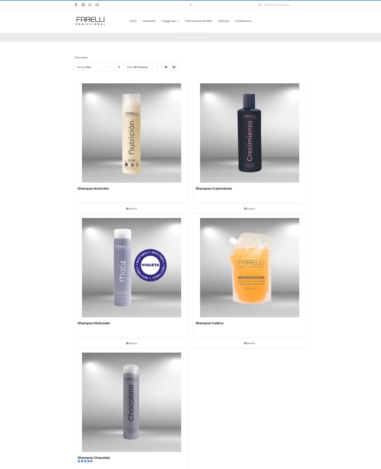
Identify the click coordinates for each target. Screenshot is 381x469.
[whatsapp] (90, 4)
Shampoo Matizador (94, 323)
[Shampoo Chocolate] (131, 402)
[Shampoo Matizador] (131, 267)
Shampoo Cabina (209, 323)
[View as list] (174, 67)
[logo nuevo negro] (90, 14)
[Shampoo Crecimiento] (249, 133)
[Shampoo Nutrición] (131, 133)
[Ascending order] (119, 67)
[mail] (97, 4)
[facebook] (76, 4)
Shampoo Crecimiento (214, 188)
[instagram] (83, 4)
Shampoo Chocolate (94, 458)
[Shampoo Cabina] (249, 267)
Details (133, 208)
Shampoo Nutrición (93, 188)
